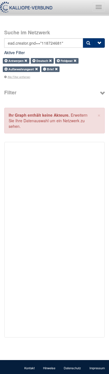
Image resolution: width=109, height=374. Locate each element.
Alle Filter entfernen (19, 77)
